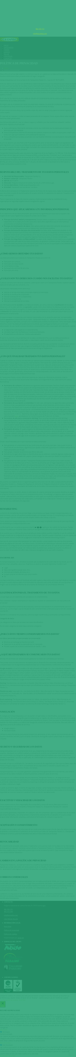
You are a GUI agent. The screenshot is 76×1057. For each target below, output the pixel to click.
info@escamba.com (40, 34)
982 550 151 (40, 29)
